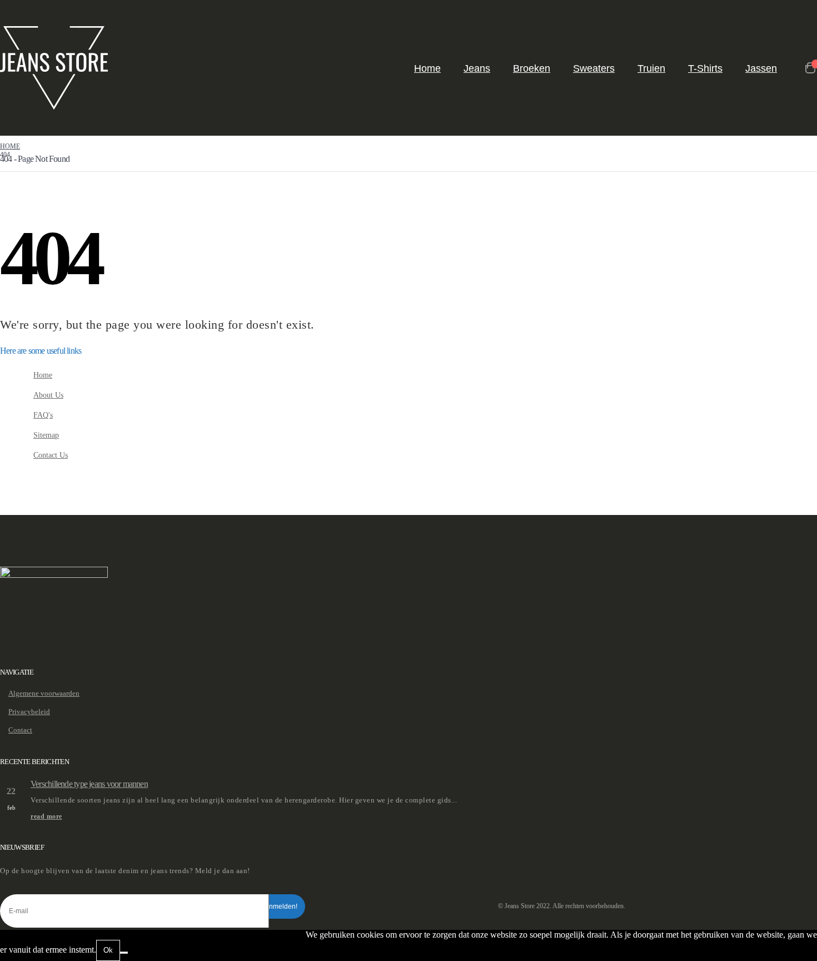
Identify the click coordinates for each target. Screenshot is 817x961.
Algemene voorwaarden (43, 693)
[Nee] (124, 953)
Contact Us (50, 454)
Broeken (531, 68)
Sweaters (594, 68)
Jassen (761, 68)
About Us (48, 394)
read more (46, 816)
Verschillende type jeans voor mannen (89, 784)
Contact (20, 730)
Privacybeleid (29, 711)
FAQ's (43, 414)
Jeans (477, 68)
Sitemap (46, 434)
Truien (651, 68)
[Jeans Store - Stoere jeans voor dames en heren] (54, 68)
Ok (108, 950)
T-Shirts (705, 68)
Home (427, 68)
